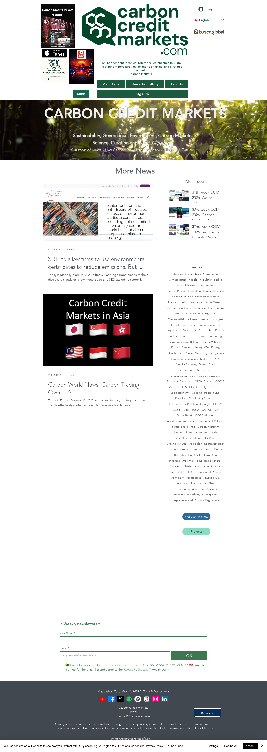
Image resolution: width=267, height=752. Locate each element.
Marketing (201, 353)
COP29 (217, 404)
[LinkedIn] (164, 699)
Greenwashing (179, 342)
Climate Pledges (199, 387)
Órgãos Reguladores (207, 500)
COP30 (197, 381)
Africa (189, 353)
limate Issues (195, 477)
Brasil (212, 364)
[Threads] (146, 699)
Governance (194, 302)
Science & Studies (181, 296)
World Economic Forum (181, 421)
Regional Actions (213, 291)
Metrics (179, 313)
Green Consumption (187, 438)
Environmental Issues (208, 296)
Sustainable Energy (210, 336)
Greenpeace (210, 494)
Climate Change (198, 319)
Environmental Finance (182, 336)
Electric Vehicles (211, 342)
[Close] (262, 746)
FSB (192, 426)
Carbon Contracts (210, 375)
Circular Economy (186, 364)
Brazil (182, 302)
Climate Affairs (177, 319)
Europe (220, 308)
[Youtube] (102, 699)
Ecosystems (217, 353)
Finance (171, 302)
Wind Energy (212, 347)
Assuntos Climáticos (189, 483)
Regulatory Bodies (211, 279)
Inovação (205, 404)
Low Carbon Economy (184, 358)
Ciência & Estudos (185, 489)
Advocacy (177, 274)
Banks (202, 330)
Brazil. (208, 449)
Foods (213, 432)
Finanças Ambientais (181, 460)
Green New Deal (177, 443)
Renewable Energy (197, 313)
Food (207, 392)
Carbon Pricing (176, 291)
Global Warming (214, 302)
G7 (216, 409)
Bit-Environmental (189, 370)
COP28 (215, 358)
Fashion (178, 432)
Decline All (230, 746)
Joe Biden (195, 443)
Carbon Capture (210, 325)
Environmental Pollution (183, 404)
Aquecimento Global (208, 472)
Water (187, 330)
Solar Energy (216, 330)
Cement (207, 370)
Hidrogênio (210, 455)
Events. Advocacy (212, 466)
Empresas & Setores (209, 460)
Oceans (186, 347)
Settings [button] (213, 746)
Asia (213, 313)
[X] (120, 699)
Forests (175, 325)
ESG (210, 308)
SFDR (190, 472)
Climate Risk (190, 325)
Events (175, 347)
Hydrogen (217, 319)
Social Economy (179, 392)
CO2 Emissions (206, 285)
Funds (217, 392)
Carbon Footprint (208, 426)
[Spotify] (129, 699)
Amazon (217, 387)
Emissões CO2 (190, 466)
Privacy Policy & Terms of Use (164, 746)
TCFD (195, 409)
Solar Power (209, 438)
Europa (171, 449)
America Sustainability (186, 494)
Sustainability (193, 274)
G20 (203, 409)
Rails (172, 472)
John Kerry (178, 477)
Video (202, 364)
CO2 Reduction (204, 415)
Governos (196, 449)
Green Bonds (185, 415)
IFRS (184, 387)
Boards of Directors (179, 381)
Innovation (194, 291)
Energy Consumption (183, 375)
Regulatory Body (214, 443)
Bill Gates (180, 455)
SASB (180, 472)
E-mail (64, 648)
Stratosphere (180, 426)
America (200, 308)
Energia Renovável (181, 500)
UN (210, 409)
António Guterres (196, 432)
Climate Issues (177, 279)
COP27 (219, 381)
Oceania (197, 392)
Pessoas (219, 449)
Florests (183, 449)
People (193, 279)
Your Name (67, 633)
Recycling (181, 398)
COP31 (177, 409)
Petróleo (208, 483)
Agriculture (174, 330)
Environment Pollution (211, 421)
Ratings (194, 342)
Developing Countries (202, 398)
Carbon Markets (185, 285)
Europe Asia (212, 477)
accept (250, 746)
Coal (186, 409)
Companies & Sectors (180, 308)
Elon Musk (194, 455)
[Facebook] (111, 699)
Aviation (174, 387)
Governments (211, 274)
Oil (194, 330)
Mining (197, 347)
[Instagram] (155, 699)
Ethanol (208, 381)
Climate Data (175, 353)
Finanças (173, 466)
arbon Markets (208, 489)
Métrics (204, 358)
